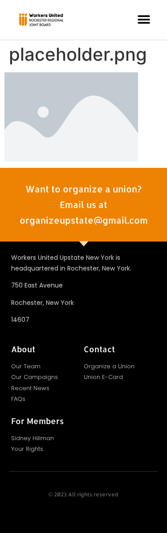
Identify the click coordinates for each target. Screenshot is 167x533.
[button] (144, 20)
